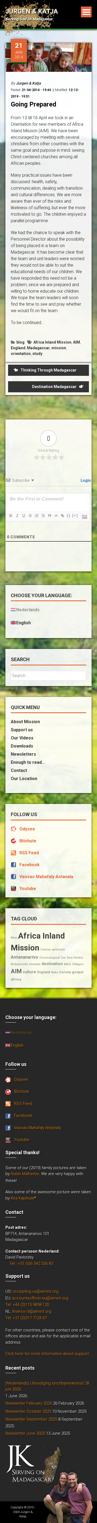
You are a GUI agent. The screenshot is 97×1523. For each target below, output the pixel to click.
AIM (76, 342)
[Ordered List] (36, 515)
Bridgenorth (19, 964)
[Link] (62, 515)
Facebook (29, 864)
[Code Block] (56, 515)
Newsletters (23, 754)
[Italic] (17, 515)
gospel (78, 972)
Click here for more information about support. (47, 1353)
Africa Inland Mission (52, 342)
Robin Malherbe (25, 1173)
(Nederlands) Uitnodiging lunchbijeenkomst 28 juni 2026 (47, 1386)
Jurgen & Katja (31, 11)
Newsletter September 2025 (31, 1419)
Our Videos (22, 738)
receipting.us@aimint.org (35, 1291)
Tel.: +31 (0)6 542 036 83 (31, 1263)
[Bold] (10, 515)
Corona (65, 972)
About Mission (25, 721)
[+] (75, 515)
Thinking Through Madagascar (48, 370)
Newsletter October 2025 (28, 1411)
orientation (21, 353)
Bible (67, 964)
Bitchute (27, 840)
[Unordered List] (43, 515)
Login (85, 480)
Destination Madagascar (54, 386)
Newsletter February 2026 (28, 1403)
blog (20, 342)
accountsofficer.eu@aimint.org (40, 1298)
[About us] (68, 1497)
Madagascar (38, 348)
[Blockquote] (49, 515)
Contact (19, 770)
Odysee (27, 829)
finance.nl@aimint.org (31, 1311)
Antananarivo (24, 957)
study (37, 353)
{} (69, 515)
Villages (78, 964)
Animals (34, 964)
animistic (58, 949)
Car (63, 957)
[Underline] (23, 515)
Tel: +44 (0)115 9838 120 (27, 1304)
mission (58, 348)
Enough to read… (28, 762)
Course (45, 949)
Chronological (49, 957)
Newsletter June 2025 (25, 1433)
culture (29, 972)
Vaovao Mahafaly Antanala (46, 876)
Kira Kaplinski (22, 1198)
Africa (16, 979)
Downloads (22, 746)
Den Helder (75, 957)
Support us (22, 729)
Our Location (24, 778)
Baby (54, 972)
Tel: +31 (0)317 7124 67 (26, 1317)
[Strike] (30, 515)
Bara (14, 937)
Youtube (27, 888)
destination (52, 964)
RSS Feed (29, 852)
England (18, 348)
